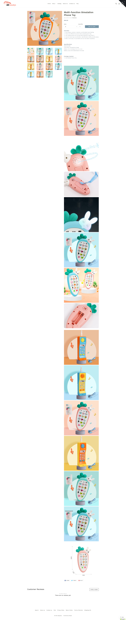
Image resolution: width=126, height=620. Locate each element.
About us (42, 610)
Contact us (72, 3)
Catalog (59, 3)
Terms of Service (78, 610)
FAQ (77, 3)
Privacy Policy (60, 610)
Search (37, 610)
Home (49, 3)
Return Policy (69, 610)
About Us (65, 3)
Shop (54, 3)
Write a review (94, 589)
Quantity (80, 24)
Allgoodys (60, 615)
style (65, 24)
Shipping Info (87, 610)
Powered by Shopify (67, 615)
